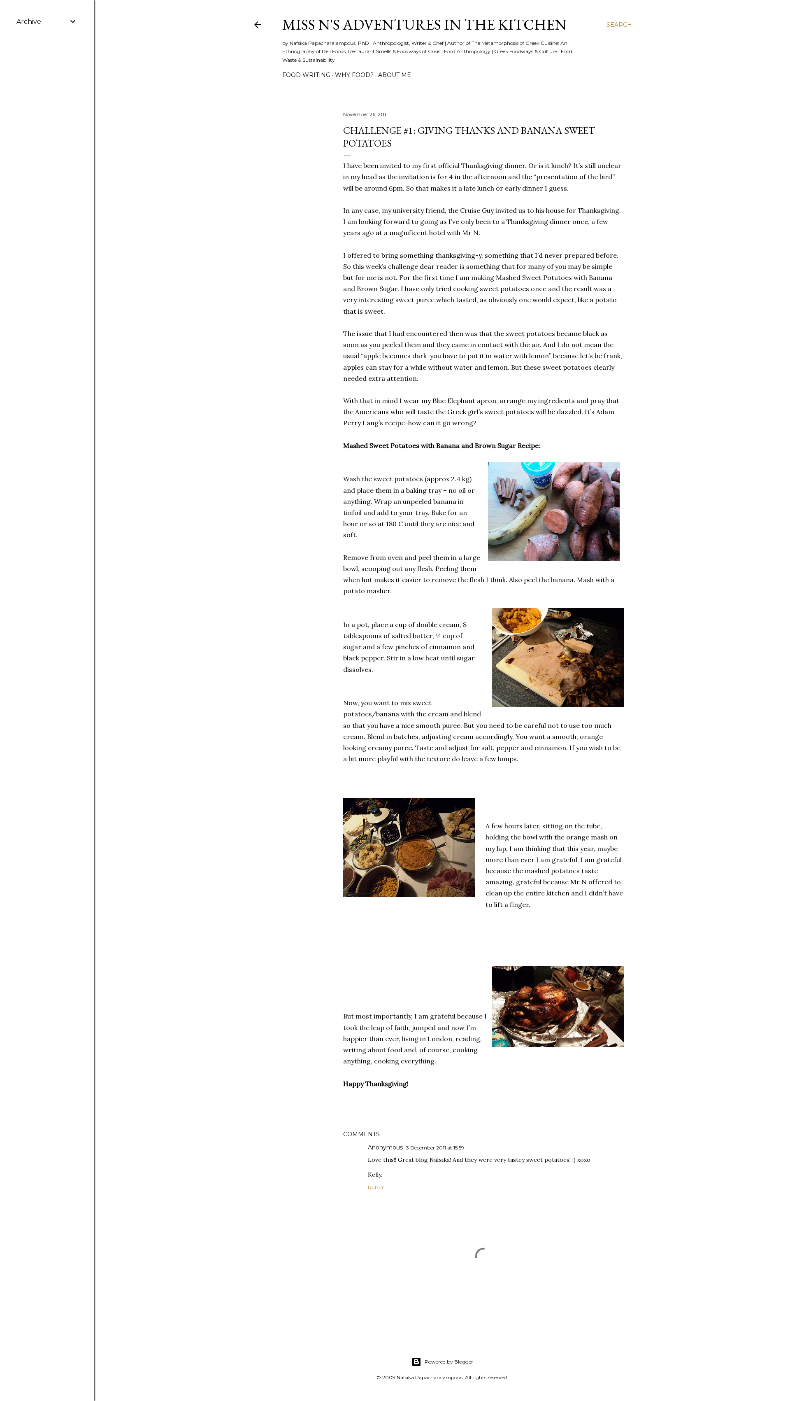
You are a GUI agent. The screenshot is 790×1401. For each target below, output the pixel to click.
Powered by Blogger (449, 1362)
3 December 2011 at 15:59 (435, 1148)
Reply (376, 1187)
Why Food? (354, 75)
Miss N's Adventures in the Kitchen (424, 24)
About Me (394, 75)
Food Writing (306, 75)
